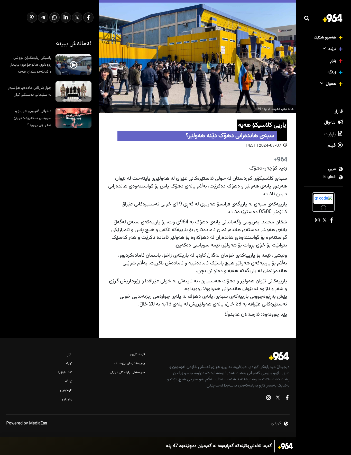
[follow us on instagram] (268, 398)
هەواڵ (331, 84)
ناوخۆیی (66, 390)
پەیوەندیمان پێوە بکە (129, 363)
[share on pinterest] (32, 17)
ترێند (332, 49)
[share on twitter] (77, 17)
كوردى (276, 423)
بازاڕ (333, 61)
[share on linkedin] (66, 17)
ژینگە (332, 72)
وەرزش (67, 399)
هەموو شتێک (325, 37)
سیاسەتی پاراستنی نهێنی (127, 372)
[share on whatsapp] (54, 17)
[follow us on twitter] (277, 398)
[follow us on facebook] (287, 398)
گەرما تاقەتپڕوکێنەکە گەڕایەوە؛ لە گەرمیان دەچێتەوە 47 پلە (219, 446)
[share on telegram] (43, 17)
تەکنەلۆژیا (65, 372)
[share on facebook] (88, 17)
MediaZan (38, 423)
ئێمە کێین (137, 354)
